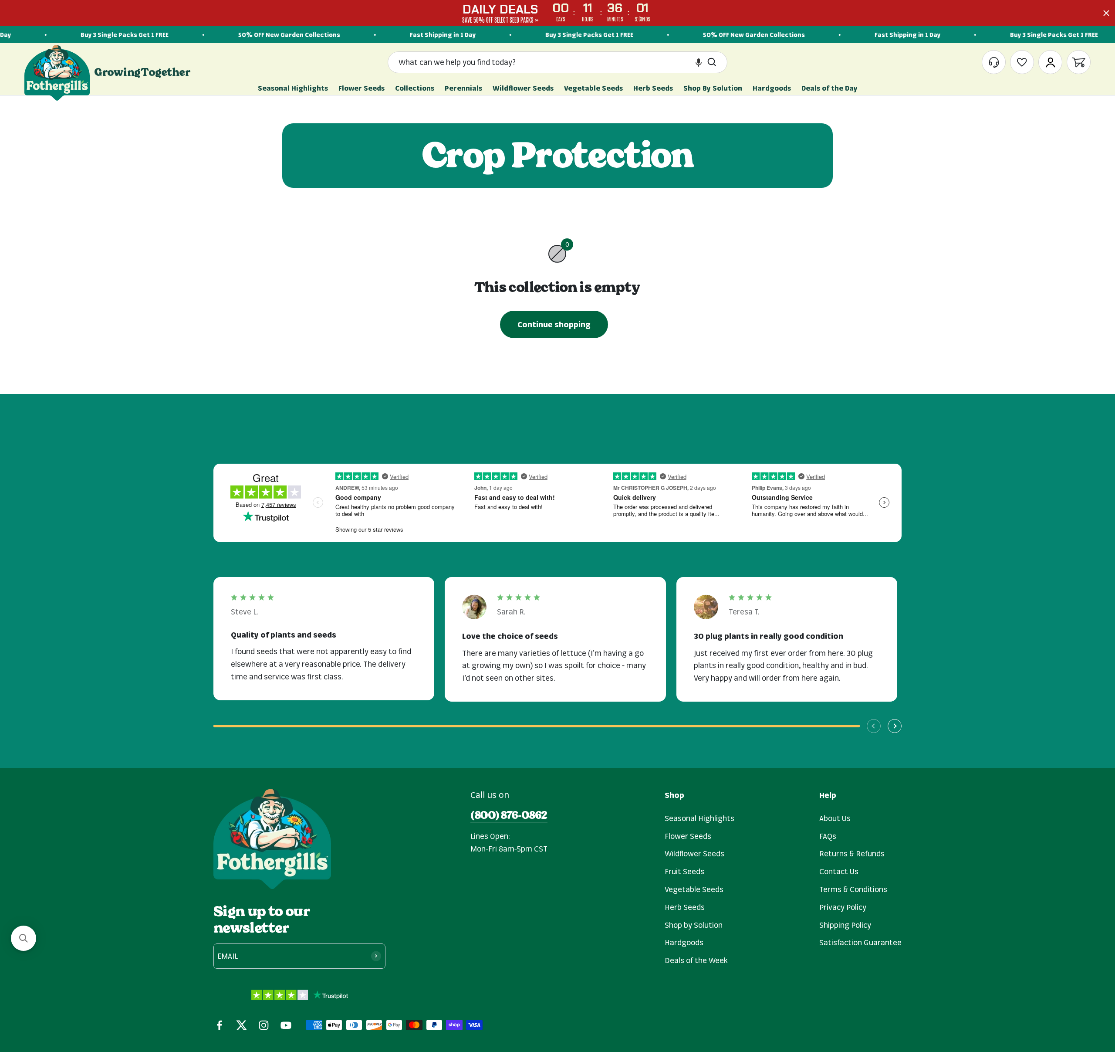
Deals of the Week (696, 960)
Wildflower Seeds (694, 853)
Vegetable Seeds (694, 889)
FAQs (827, 836)
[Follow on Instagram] (264, 1025)
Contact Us (838, 871)
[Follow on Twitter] (241, 1025)
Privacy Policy (842, 907)
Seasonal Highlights (699, 818)
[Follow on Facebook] (219, 1025)
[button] (699, 62)
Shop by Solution (694, 925)
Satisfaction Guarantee (860, 942)
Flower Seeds (688, 836)
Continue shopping (554, 324)
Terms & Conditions (853, 889)
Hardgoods (684, 942)
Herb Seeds (685, 907)
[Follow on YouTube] (286, 1025)
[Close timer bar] (1106, 13)
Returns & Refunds (852, 853)
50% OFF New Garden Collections (268, 34)
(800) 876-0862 (508, 815)
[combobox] (550, 62)
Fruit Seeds (684, 871)
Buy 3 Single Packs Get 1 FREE (103, 34)
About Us (835, 818)
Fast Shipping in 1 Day (421, 34)
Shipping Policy (845, 925)
